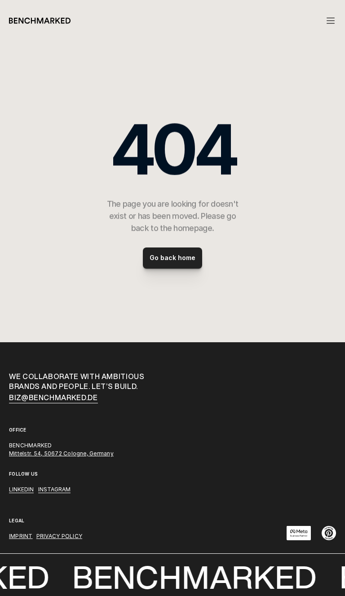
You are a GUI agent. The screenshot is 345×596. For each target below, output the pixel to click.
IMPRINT (21, 536)
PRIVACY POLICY (59, 536)
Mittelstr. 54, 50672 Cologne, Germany (61, 453)
